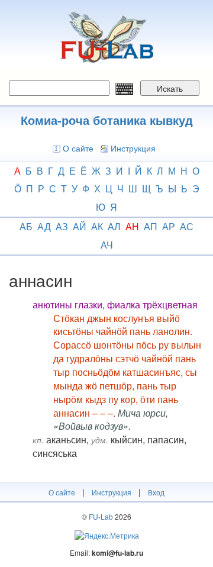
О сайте (78, 148)
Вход (156, 492)
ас (186, 226)
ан (132, 226)
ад (44, 226)
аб (26, 226)
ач (107, 245)
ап (150, 226)
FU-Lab (101, 516)
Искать (170, 88)
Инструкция (133, 148)
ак (97, 226)
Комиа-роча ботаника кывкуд (107, 119)
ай (79, 226)
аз (62, 226)
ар (168, 226)
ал (114, 226)
